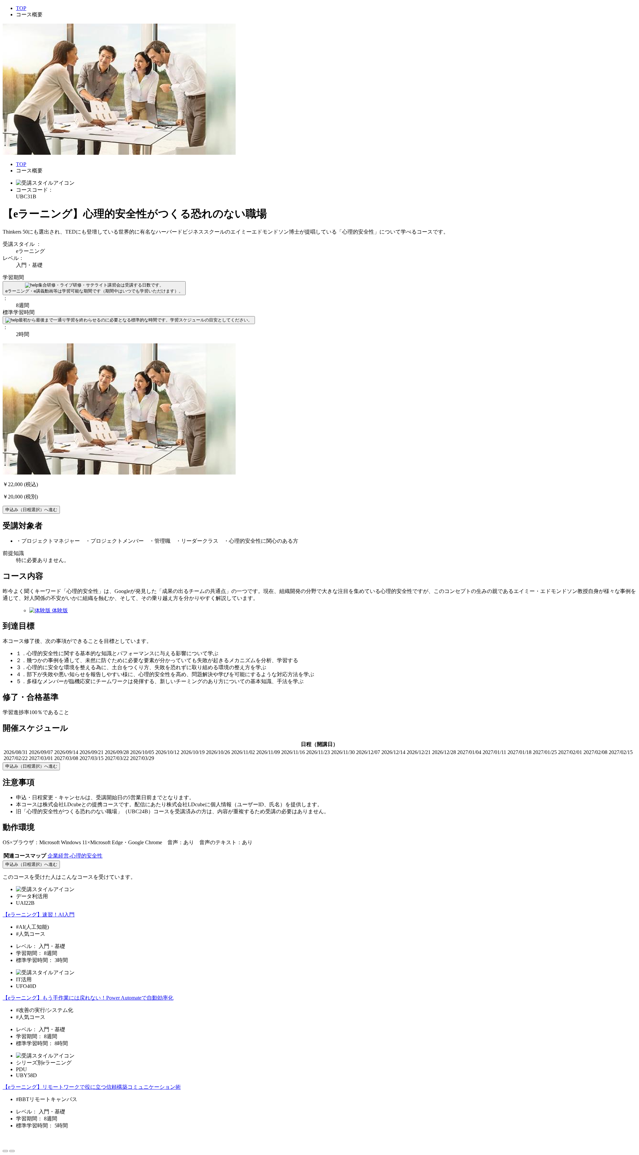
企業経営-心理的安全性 (75, 856)
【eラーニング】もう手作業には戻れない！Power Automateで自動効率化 (88, 998)
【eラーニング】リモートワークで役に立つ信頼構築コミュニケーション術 (92, 1087)
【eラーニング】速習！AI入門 (39, 914)
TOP (21, 8)
